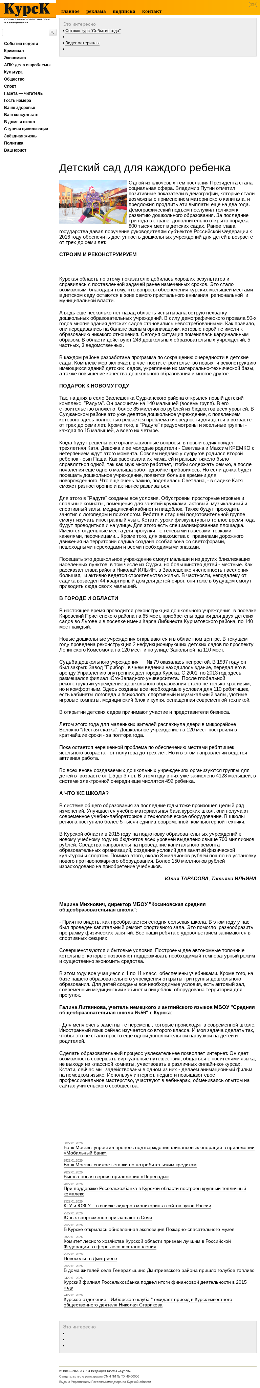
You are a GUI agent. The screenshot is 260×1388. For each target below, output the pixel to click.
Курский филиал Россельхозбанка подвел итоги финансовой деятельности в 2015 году (155, 1284)
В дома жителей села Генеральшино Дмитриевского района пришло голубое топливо (159, 1270)
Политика (13, 143)
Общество (14, 79)
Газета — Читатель (23, 93)
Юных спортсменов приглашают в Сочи (108, 1217)
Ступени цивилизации (26, 129)
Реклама (96, 11)
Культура (13, 72)
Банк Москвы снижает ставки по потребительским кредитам (130, 1164)
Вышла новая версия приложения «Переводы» (116, 1176)
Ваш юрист (15, 150)
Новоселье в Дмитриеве (90, 1258)
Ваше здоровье (19, 107)
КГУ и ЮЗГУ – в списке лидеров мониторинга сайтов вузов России (137, 1205)
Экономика (15, 58)
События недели (21, 43)
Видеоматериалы (82, 43)
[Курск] (26, 10)
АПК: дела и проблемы (27, 65)
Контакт (151, 11)
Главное (70, 11)
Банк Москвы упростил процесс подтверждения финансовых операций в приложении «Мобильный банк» (159, 1150)
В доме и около (19, 121)
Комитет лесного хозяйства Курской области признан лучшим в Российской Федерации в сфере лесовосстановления (147, 1243)
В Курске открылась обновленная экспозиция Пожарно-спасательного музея (149, 1229)
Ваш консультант (21, 114)
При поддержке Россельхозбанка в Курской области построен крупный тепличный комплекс (155, 1191)
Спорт (10, 86)
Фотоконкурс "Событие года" (93, 30)
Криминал (14, 50)
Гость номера (17, 100)
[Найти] (53, 32)
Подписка (124, 11)
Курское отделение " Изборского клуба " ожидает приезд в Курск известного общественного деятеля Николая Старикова (148, 1302)
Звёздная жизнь (20, 136)
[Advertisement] (159, 106)
